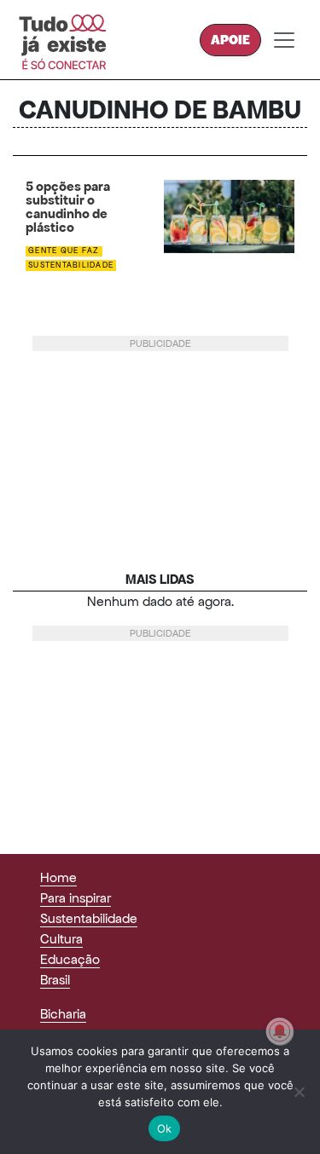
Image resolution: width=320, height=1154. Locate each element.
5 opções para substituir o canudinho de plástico (68, 207)
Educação (70, 959)
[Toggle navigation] (284, 40)
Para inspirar (75, 898)
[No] (298, 1091)
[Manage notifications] (280, 1031)
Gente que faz (63, 250)
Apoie (230, 40)
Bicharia (63, 1014)
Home (58, 877)
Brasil (55, 980)
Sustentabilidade (70, 265)
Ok (164, 1128)
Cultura (61, 939)
